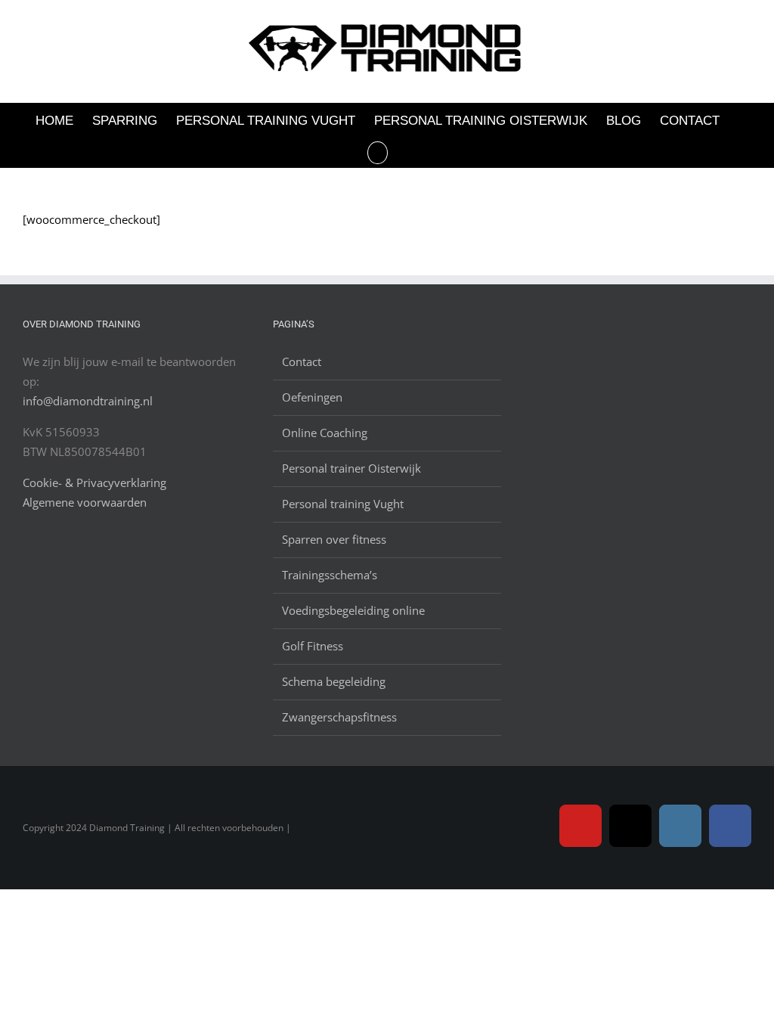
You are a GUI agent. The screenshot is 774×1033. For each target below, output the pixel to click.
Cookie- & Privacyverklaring (94, 482)
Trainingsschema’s (329, 574)
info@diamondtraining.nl (88, 400)
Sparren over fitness (334, 539)
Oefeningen (312, 397)
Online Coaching (324, 432)
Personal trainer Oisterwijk (351, 468)
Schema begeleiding (333, 681)
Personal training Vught (343, 503)
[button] (377, 151)
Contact (301, 361)
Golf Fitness (312, 645)
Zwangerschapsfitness (339, 716)
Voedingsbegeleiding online (353, 610)
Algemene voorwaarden (85, 502)
